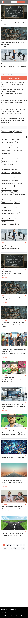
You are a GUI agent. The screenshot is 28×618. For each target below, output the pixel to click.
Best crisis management (15, 216)
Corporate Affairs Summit (7, 164)
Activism (17, 202)
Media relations (18, 218)
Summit (15, 191)
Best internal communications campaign (10, 213)
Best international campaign (8, 224)
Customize (14, 615)
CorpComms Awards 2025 (20, 194)
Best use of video (5, 161)
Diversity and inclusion (17, 150)
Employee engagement (7, 194)
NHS (12, 186)
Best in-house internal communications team (11, 207)
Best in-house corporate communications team (11, 188)
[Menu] (26, 2)
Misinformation (5, 186)
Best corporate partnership (7, 221)
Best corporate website (20, 158)
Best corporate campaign (14, 197)
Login (13, 2)
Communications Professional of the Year (10, 147)
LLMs (13, 199)
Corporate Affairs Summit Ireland (9, 134)
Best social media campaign (8, 145)
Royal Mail (4, 197)
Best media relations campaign (8, 183)
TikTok (10, 218)
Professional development (7, 158)
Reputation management (7, 202)
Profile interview (5, 172)
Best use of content (15, 139)
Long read (4, 218)
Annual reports (15, 161)
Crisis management (16, 172)
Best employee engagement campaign (10, 180)
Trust (18, 224)
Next (16, 548)
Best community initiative (7, 167)
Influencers (4, 216)
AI (17, 142)
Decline (22, 615)
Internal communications (7, 131)
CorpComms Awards (6, 210)
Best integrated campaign (7, 153)
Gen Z (18, 145)
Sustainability (18, 131)
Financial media (5, 199)
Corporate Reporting (6, 191)
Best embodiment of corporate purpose (10, 205)
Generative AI (5, 139)
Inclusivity (20, 183)
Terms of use (18, 611)
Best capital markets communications (9, 177)
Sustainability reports (21, 137)
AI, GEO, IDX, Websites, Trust (8, 137)
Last (23, 548)
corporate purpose (6, 150)
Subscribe (20, 2)
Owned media (5, 175)
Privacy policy (9, 611)
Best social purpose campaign (8, 142)
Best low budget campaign (7, 156)
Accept (5, 615)
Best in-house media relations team (9, 169)
